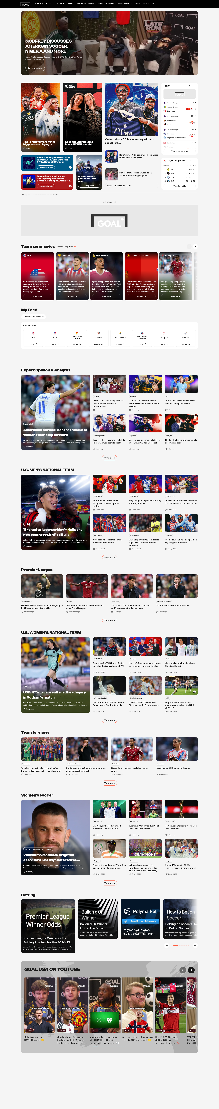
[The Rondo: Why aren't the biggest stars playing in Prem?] (40, 117)
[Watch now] (109, 43)
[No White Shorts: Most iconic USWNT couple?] (82, 117)
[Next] (194, 86)
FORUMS (81, 4)
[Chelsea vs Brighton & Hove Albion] (179, 134)
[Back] (189, 86)
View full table (180, 186)
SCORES (38, 4)
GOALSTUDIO (148, 4)
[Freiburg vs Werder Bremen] (179, 147)
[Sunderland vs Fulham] (179, 120)
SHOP (137, 4)
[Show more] (191, 109)
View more (37, 296)
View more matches (179, 151)
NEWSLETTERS (95, 4)
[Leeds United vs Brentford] (179, 107)
